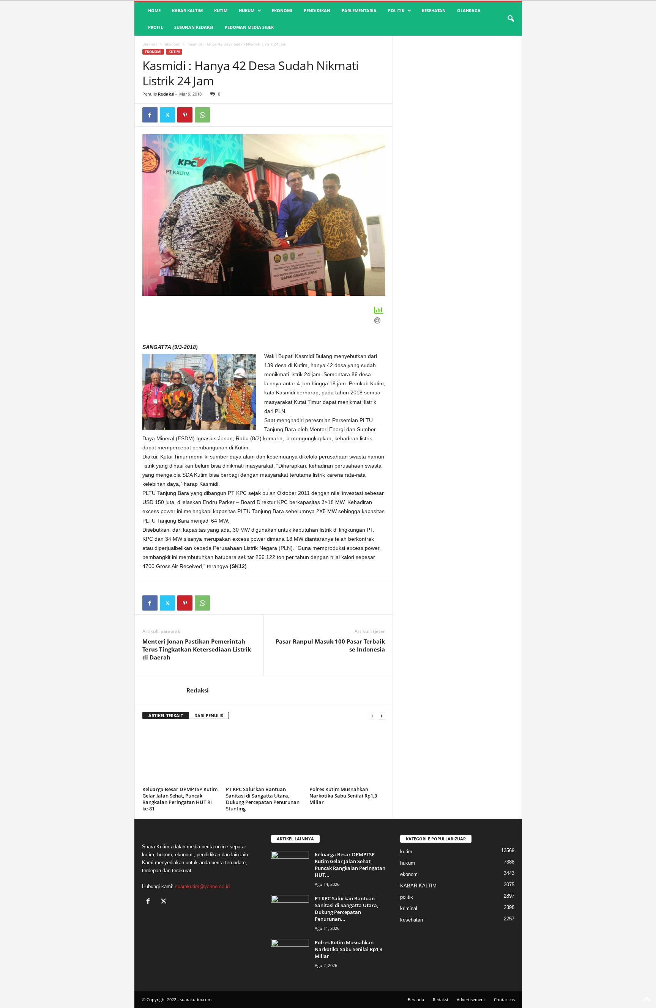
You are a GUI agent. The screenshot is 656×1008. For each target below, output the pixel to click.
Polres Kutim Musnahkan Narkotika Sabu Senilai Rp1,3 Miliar (343, 795)
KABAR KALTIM (187, 10)
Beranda (150, 44)
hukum (246, 10)
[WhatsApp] (202, 114)
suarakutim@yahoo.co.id (202, 886)
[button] (510, 19)
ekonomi (282, 10)
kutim (220, 10)
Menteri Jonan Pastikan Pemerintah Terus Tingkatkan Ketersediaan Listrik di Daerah (196, 649)
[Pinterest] (184, 114)
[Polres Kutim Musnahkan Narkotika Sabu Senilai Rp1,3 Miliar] (347, 755)
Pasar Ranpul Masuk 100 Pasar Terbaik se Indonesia (330, 645)
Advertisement (471, 999)
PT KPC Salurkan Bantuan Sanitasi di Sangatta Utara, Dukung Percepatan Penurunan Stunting (263, 799)
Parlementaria (359, 10)
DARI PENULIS (208, 715)
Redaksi (166, 94)
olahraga (469, 10)
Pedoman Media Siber (249, 27)
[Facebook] (150, 114)
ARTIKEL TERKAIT (165, 715)
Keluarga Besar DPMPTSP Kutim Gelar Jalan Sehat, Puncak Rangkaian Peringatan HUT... (350, 864)
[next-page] (381, 716)
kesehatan (434, 10)
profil (155, 27)
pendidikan (317, 10)
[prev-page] (372, 716)
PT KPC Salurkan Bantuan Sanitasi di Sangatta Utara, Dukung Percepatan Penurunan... (346, 908)
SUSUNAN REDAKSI (193, 27)
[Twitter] (167, 114)
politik (396, 10)
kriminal (408, 908)
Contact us (504, 999)
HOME (154, 10)
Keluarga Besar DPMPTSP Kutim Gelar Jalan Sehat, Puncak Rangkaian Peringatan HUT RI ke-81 (180, 799)
